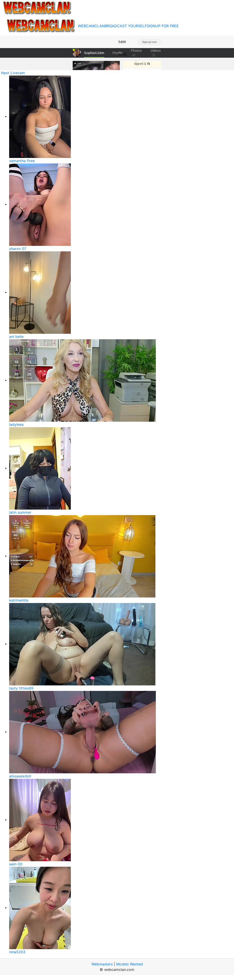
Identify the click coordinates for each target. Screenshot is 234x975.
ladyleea (16, 424)
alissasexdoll (20, 776)
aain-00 (15, 864)
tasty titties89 (21, 688)
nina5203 (17, 952)
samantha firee (22, 160)
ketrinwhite (18, 600)
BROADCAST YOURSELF (126, 26)
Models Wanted (129, 964)
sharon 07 (17, 248)
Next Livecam (13, 73)
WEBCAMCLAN (91, 26)
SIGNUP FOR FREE (163, 26)
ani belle (16, 336)
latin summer (20, 512)
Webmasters (102, 964)
